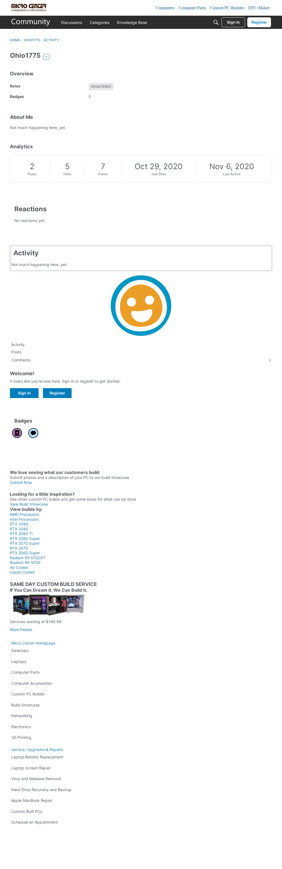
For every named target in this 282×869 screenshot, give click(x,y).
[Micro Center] (31, 22)
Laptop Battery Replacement (37, 757)
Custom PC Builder (28, 694)
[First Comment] (33, 433)
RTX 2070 (19, 548)
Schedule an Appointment (34, 822)
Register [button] (57, 393)
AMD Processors (24, 514)
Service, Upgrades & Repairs (37, 749)
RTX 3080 (19, 529)
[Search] (216, 22)
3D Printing (21, 737)
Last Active (231, 174)
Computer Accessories (31, 683)
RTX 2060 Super (25, 552)
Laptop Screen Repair (31, 768)
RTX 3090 (19, 524)
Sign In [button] (24, 393)
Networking (21, 715)
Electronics (21, 726)
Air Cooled (19, 567)
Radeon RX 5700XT (27, 557)
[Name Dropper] (17, 433)
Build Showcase (25, 705)
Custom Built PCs (26, 811)
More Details (21, 629)
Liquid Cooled (22, 572)
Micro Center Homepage (33, 643)
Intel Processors (24, 519)
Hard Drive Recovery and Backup (41, 789)
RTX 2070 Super (25, 543)
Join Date (158, 174)
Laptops (18, 661)
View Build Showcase (29, 504)
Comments (141, 360)
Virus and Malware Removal (36, 778)
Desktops (19, 650)
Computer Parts (25, 672)
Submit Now (21, 482)
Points (103, 174)
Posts (32, 174)
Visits (67, 174)
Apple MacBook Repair (31, 800)
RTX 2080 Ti (21, 533)
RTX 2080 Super (25, 538)
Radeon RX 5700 (25, 562)
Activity (18, 344)
